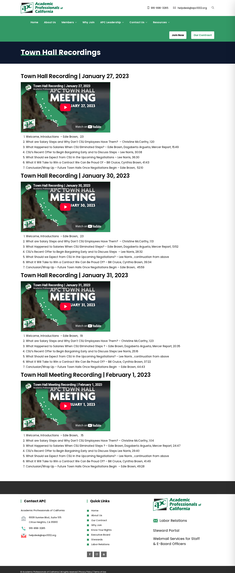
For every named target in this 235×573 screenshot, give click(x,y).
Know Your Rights (101, 530)
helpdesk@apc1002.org (192, 8)
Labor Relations (100, 544)
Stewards (97, 539)
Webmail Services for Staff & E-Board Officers (176, 541)
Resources (160, 22)
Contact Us (136, 22)
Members (68, 22)
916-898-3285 (159, 8)
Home (34, 22)
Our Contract (99, 520)
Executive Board (100, 534)
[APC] (42, 8)
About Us (50, 22)
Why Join (88, 22)
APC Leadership (110, 22)
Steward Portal (166, 530)
